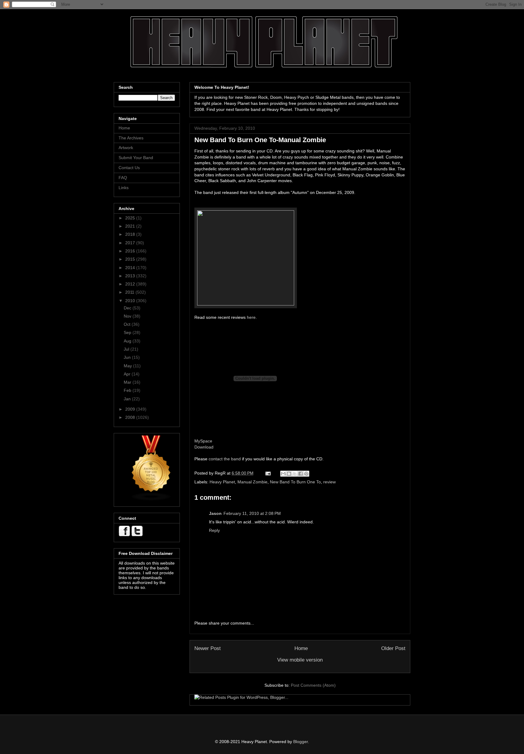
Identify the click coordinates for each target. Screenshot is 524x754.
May (128, 365)
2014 (130, 267)
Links (124, 187)
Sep (128, 332)
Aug (128, 341)
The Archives (131, 137)
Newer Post (207, 648)
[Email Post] (267, 473)
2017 (130, 242)
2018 (130, 234)
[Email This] (283, 474)
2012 (130, 284)
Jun (128, 357)
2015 (130, 259)
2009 (130, 409)
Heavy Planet (222, 481)
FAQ (123, 177)
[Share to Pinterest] (306, 474)
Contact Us (129, 167)
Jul (127, 349)
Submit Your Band (136, 157)
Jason (215, 513)
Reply (214, 530)
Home (301, 648)
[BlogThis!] (289, 474)
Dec (128, 307)
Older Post (393, 648)
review (329, 481)
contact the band (225, 458)
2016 (130, 251)
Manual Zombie (252, 481)
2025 (130, 217)
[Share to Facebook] (300, 474)
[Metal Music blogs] (151, 499)
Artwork (126, 147)
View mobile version (300, 660)
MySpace (203, 441)
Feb (128, 390)
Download (203, 447)
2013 (130, 275)
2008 (130, 417)
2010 (130, 300)
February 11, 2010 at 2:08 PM (252, 513)
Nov (128, 316)
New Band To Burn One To (295, 481)
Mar (128, 382)
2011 (130, 292)
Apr (128, 374)
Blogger (300, 741)
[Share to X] (295, 474)
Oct (128, 324)
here (251, 317)
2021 (130, 226)
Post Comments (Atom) (313, 685)
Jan (128, 398)
